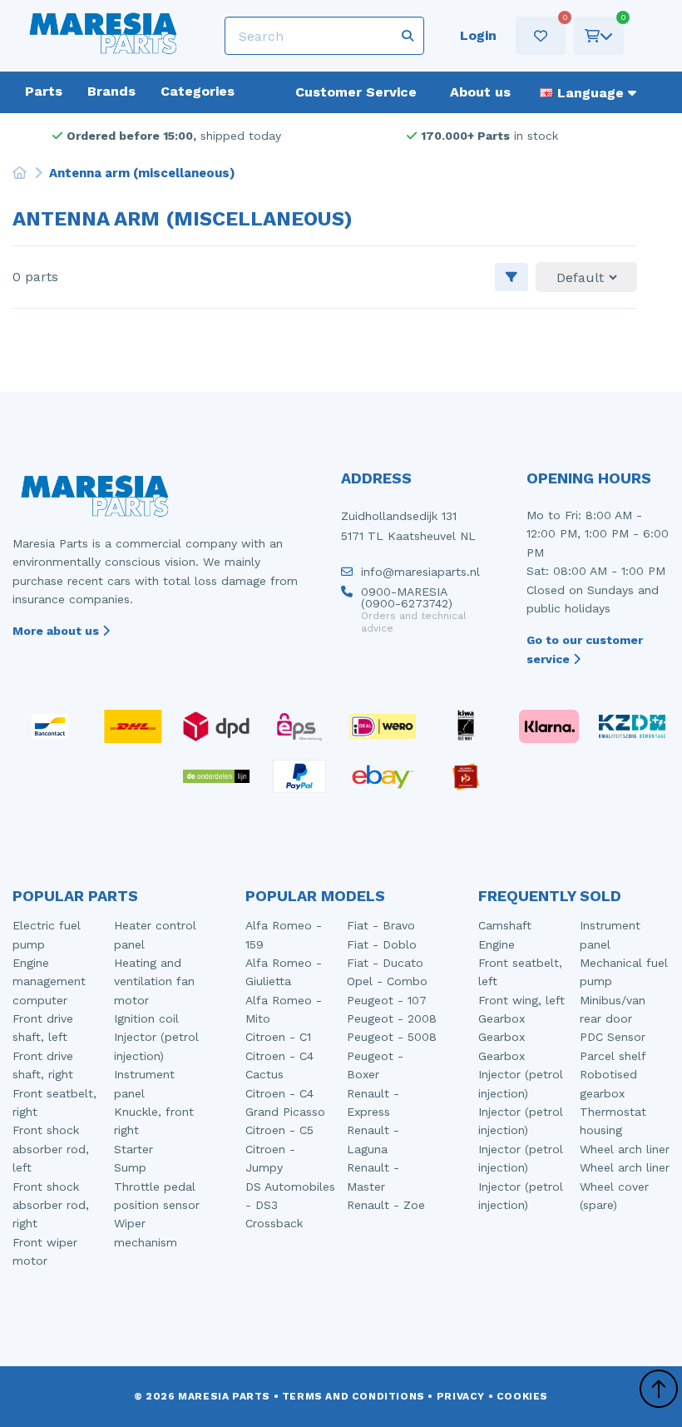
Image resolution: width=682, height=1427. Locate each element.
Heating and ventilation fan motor (154, 981)
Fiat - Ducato (385, 962)
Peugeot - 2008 (392, 1018)
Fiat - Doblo (382, 944)
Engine (496, 944)
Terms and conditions (353, 1396)
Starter (133, 1149)
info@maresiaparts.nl (420, 572)
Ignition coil (146, 1018)
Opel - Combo (387, 981)
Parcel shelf (613, 1056)
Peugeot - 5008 (392, 1036)
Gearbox (501, 1018)
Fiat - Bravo (381, 925)
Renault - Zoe (386, 1204)
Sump (130, 1167)
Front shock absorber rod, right (50, 1205)
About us (480, 92)
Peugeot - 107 (387, 1000)
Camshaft (504, 925)
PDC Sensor (612, 1036)
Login (478, 35)
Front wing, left (521, 1000)
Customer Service (356, 92)
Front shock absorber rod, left (50, 1148)
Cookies (522, 1396)
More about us (57, 630)
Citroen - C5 (279, 1130)
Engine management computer (49, 981)
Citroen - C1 (278, 1036)
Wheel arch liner (625, 1149)
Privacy (461, 1396)
